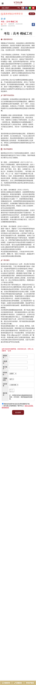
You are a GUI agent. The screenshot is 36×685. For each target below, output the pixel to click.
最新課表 (7, 683)
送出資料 (18, 412)
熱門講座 (31, 683)
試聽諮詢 (19, 683)
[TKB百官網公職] (17, 3)
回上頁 (32, 14)
